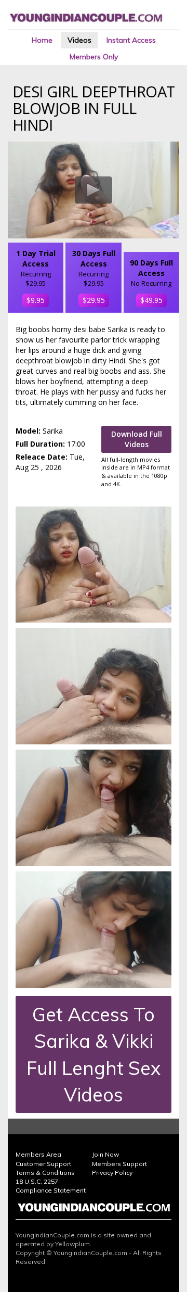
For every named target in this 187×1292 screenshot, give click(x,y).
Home (42, 40)
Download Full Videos (136, 439)
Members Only (94, 56)
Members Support (119, 1164)
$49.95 (151, 300)
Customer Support (43, 1164)
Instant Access (131, 40)
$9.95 (35, 300)
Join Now (105, 1154)
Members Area (38, 1154)
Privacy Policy (112, 1172)
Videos (79, 40)
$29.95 (94, 300)
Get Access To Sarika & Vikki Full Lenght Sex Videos (93, 1054)
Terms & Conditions (45, 1172)
